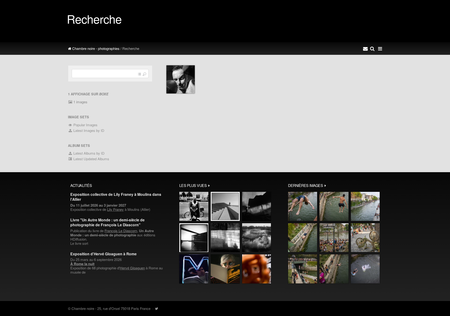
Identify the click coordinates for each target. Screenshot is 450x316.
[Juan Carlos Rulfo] (256, 268)
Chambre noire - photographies (95, 48)
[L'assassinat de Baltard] (256, 206)
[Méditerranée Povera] (225, 206)
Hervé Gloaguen (132, 267)
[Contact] (365, 48)
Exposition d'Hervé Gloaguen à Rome (103, 254)
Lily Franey (115, 209)
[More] (209, 185)
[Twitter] (156, 308)
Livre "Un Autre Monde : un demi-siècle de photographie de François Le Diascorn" (107, 222)
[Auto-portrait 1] (225, 237)
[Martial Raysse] (193, 268)
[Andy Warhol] (225, 268)
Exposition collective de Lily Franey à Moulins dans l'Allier (115, 197)
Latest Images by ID (88, 130)
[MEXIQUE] (193, 206)
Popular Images (85, 124)
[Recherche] (372, 48)
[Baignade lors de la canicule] (302, 206)
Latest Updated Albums (90, 158)
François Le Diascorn (121, 230)
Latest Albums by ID (88, 153)
